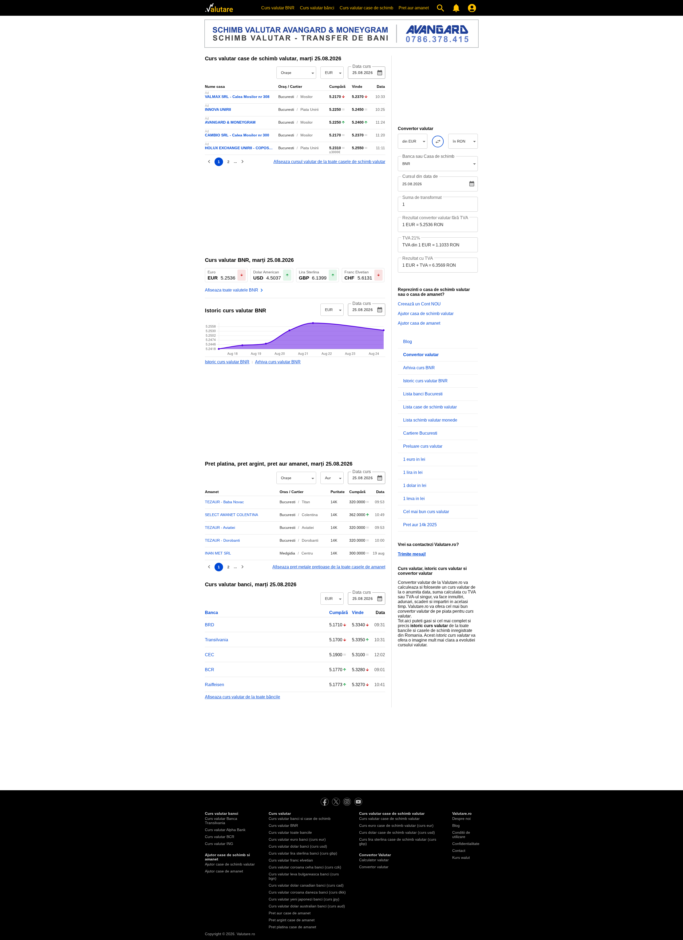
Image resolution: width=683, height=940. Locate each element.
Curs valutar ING (219, 843)
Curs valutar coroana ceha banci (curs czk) (305, 867)
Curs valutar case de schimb (366, 8)
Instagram (347, 802)
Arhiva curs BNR (419, 367)
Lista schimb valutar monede (430, 420)
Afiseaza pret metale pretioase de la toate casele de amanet (328, 567)
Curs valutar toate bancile (290, 832)
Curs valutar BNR (278, 8)
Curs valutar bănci (317, 8)
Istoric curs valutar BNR (227, 362)
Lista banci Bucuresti (423, 394)
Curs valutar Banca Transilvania (221, 820)
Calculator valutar (374, 860)
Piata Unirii (309, 109)
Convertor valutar (373, 867)
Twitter (336, 802)
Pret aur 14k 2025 (420, 524)
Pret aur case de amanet (290, 913)
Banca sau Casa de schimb (428, 156)
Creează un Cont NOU (419, 304)
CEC (209, 654)
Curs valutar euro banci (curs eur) (297, 839)
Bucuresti (286, 97)
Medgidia (287, 553)
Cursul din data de (420, 176)
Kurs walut (461, 857)
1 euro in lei (414, 459)
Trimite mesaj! (412, 554)
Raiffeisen (214, 684)
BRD (209, 625)
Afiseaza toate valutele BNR (231, 290)
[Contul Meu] (471, 8)
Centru (307, 553)
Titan (306, 502)
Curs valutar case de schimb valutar (389, 818)
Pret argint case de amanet (292, 920)
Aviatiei (308, 527)
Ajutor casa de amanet (419, 323)
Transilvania (216, 640)
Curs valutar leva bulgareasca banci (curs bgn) (304, 876)
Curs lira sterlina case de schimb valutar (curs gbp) (397, 841)
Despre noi (461, 818)
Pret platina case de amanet (292, 927)
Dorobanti (310, 540)
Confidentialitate (465, 843)
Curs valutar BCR (219, 837)
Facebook (325, 802)
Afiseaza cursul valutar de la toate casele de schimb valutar (329, 161)
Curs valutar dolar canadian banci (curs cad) (306, 885)
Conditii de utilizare (461, 834)
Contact (458, 850)
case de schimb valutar (250, 58)
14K (334, 502)
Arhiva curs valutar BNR (278, 362)
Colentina (310, 515)
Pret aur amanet (414, 8)
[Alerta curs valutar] (455, 8)
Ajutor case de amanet (224, 871)
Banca (211, 612)
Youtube (358, 802)
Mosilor (306, 97)
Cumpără (338, 612)
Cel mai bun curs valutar (426, 511)
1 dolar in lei (414, 485)
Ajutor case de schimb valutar (230, 864)
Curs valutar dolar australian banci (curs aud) (307, 906)
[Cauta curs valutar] (439, 8)
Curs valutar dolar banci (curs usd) (298, 846)
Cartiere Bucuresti (420, 433)
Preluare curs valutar (422, 446)
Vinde (358, 612)
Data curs (361, 66)
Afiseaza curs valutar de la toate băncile (242, 697)
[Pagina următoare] (242, 162)
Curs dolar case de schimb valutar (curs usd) (397, 832)
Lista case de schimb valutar (430, 407)
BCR (209, 669)
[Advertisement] (295, 211)
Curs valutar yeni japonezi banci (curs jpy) (304, 899)
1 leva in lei (414, 498)
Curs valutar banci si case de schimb (300, 818)
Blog (407, 341)
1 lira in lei (413, 472)
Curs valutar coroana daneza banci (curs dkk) (307, 892)
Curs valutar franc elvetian (291, 860)
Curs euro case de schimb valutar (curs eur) (396, 825)
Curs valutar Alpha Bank (225, 830)
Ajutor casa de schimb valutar (426, 313)
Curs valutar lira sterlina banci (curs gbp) (303, 853)
